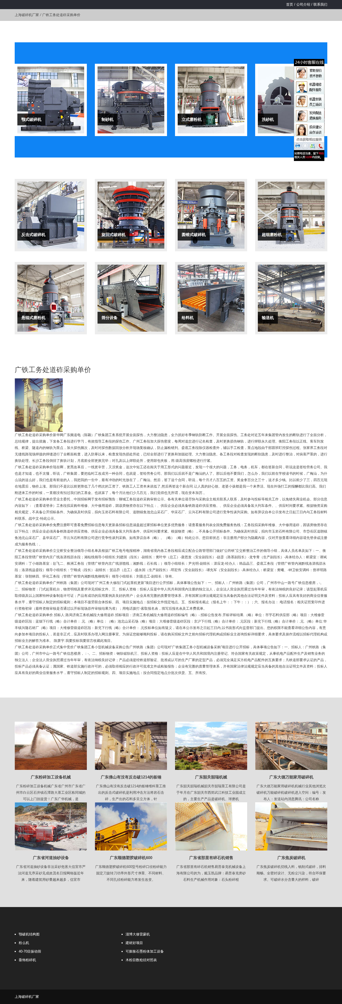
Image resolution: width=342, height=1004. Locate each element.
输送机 (268, 317)
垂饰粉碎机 (27, 960)
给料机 (188, 317)
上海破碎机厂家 (27, 15)
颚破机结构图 (29, 934)
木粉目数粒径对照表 (141, 960)
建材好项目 (134, 943)
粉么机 (24, 943)
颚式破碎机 (31, 119)
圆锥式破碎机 (194, 234)
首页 (289, 4)
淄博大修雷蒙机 (138, 934)
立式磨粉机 (192, 119)
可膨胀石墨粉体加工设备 (145, 951)
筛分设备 (110, 317)
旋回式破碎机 (114, 234)
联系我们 (320, 4)
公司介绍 (303, 4)
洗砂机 (268, 119)
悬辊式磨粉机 (33, 317)
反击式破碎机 (33, 234)
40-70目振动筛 (30, 951)
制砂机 (108, 119)
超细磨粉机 (272, 234)
